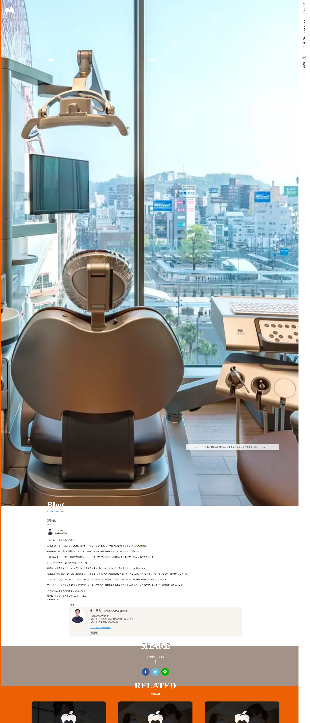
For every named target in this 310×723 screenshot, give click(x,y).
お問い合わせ (304, 41)
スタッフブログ (304, 26)
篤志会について (304, 9)
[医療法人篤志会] (9, 12)
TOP (48, 512)
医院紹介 (304, 65)
